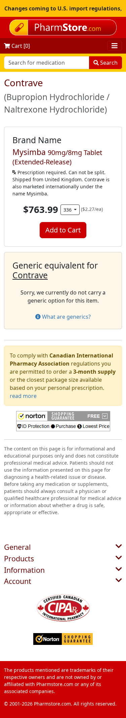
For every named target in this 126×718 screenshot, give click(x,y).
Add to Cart (63, 230)
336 (68, 210)
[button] (63, 421)
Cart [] (20, 46)
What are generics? (66, 316)
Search (108, 62)
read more (23, 396)
